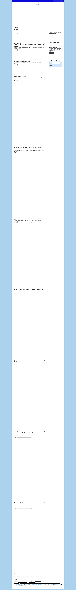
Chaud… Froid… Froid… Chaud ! (23, 433)
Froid (15, 362)
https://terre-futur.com (52, 33)
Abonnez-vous (51, 52)
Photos (25, 584)
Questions (37, 584)
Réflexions (47, 584)
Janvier (39, 583)
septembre (52, 584)
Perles (23, 584)
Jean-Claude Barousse (17, 360)
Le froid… (17, 219)
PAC (15, 504)
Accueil (15, 27)
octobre (15, 584)
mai (44, 583)
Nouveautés (54, 583)
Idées (30, 583)
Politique (29, 584)
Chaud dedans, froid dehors (22, 61)
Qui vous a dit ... (41, 584)
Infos (33, 583)
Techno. (60, 584)
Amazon (20, 582)
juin (43, 583)
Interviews (36, 583)
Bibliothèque (31, 581)
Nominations (50, 583)
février (28, 583)
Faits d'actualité (23, 583)
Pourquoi (33, 584)
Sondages (56, 584)
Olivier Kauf (15, 43)
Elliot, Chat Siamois (16, 583)
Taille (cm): (50, 63)
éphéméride (23, 585)
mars (46, 583)
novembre (58, 583)
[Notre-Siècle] (38, 4)
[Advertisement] (38, 13)
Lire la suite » (16, 49)
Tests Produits (17, 585)
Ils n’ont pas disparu (20, 76)
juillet (42, 583)
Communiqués (38, 581)
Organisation (19, 584)
